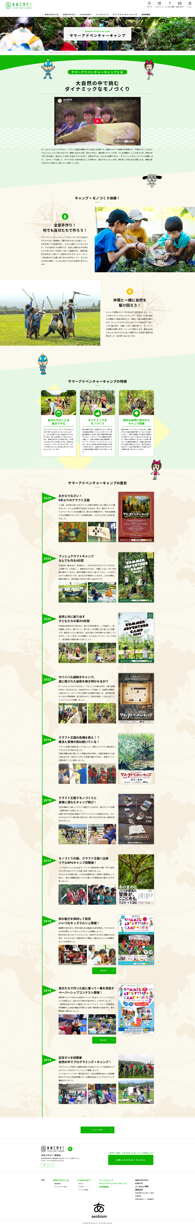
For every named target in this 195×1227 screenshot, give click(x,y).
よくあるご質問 (142, 1186)
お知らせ (139, 1183)
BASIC (81, 1183)
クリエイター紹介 (61, 1187)
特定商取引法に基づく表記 (144, 1193)
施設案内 (58, 1183)
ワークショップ (102, 14)
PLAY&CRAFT (86, 14)
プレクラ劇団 (83, 1190)
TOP (43, 1180)
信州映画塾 (146, 14)
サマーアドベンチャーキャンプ (125, 14)
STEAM (81, 1187)
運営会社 (139, 1189)
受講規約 (138, 1196)
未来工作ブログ (69, 14)
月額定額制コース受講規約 (144, 1199)
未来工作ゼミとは (52, 14)
